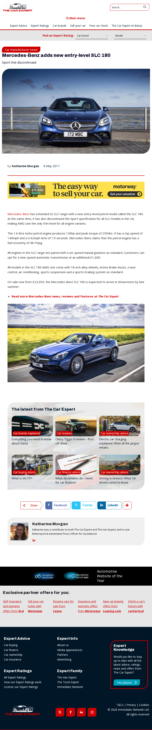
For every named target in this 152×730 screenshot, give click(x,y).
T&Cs (120, 705)
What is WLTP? (22, 478)
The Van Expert (67, 677)
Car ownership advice (114, 433)
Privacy (131, 705)
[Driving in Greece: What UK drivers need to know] (119, 465)
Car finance (11, 650)
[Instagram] (92, 712)
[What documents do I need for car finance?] (76, 465)
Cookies (144, 705)
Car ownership (13, 655)
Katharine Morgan (25, 166)
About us (63, 645)
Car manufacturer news (21, 50)
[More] (127, 505)
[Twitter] (60, 712)
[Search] (144, 7)
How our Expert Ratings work (22, 682)
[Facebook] (70, 712)
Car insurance (12, 659)
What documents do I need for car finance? (73, 480)
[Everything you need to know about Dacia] (32, 426)
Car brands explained (26, 433)
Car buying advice (24, 472)
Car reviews (64, 433)
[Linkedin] (33, 539)
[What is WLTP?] (32, 465)
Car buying (10, 645)
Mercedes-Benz (18, 214)
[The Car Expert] (17, 7)
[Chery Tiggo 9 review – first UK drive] (76, 426)
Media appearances (69, 650)
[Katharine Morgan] (19, 531)
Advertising (64, 659)
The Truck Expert (68, 682)
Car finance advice (68, 472)
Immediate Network (70, 687)
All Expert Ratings (15, 677)
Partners (62, 655)
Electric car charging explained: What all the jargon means (119, 443)
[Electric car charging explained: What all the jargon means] (119, 426)
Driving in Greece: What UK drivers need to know (117, 480)
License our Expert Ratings (21, 687)
